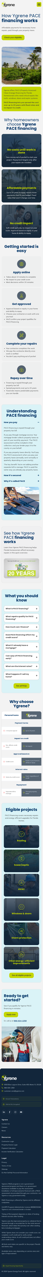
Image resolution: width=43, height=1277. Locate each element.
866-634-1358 (20, 1021)
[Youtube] (21, 1112)
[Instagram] (15, 1112)
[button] (39, 4)
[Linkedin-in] (4, 1112)
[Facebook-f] (9, 1112)
